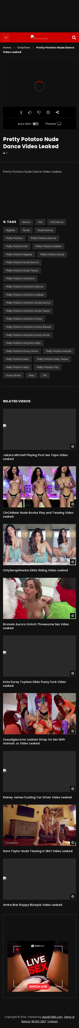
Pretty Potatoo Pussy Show (22, 351)
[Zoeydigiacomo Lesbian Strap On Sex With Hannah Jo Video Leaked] (39, 713)
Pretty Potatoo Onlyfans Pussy (24, 318)
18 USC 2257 (38, 1021)
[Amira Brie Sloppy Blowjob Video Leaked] (39, 879)
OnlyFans (23, 47)
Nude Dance (45, 230)
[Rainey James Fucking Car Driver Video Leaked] (39, 771)
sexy (31, 375)
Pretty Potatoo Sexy (17, 359)
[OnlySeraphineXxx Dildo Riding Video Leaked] (39, 544)
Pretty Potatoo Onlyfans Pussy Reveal (28, 327)
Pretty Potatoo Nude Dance (22, 262)
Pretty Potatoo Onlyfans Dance (24, 286)
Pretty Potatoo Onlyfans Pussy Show (28, 335)
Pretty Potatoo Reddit (58, 351)
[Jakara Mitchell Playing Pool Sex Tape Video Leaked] (39, 429)
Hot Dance (56, 222)
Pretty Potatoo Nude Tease (22, 270)
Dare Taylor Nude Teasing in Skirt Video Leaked (38, 851)
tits (45, 375)
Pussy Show (13, 375)
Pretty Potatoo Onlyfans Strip (23, 343)
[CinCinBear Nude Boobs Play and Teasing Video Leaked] (39, 487)
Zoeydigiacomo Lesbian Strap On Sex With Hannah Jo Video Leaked (34, 741)
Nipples (10, 230)
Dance (26, 222)
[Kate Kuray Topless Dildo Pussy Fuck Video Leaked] (39, 656)
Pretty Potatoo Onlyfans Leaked (25, 294)
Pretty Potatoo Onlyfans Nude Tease (28, 311)
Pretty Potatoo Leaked (48, 246)
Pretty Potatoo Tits (47, 367)
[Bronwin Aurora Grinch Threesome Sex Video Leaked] (39, 598)
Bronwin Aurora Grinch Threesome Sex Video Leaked (36, 626)
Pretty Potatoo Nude (52, 254)
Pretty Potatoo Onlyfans (20, 278)
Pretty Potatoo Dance (43, 238)
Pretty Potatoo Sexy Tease (52, 359)
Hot (40, 222)
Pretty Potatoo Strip (17, 367)
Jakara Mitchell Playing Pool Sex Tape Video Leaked (35, 457)
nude (26, 230)
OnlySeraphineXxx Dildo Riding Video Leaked (35, 570)
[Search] (74, 37)
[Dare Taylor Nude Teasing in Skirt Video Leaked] (39, 825)
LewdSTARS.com (52, 1017)
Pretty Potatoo (14, 238)
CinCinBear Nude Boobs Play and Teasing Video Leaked (38, 515)
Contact (52, 1021)
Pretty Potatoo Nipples (19, 254)
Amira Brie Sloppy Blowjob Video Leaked (32, 905)
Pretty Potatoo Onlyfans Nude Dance (28, 302)
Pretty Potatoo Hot (16, 246)
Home (7, 47)
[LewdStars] (39, 37)
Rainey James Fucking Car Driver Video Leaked (37, 797)
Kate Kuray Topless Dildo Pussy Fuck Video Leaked (34, 684)
